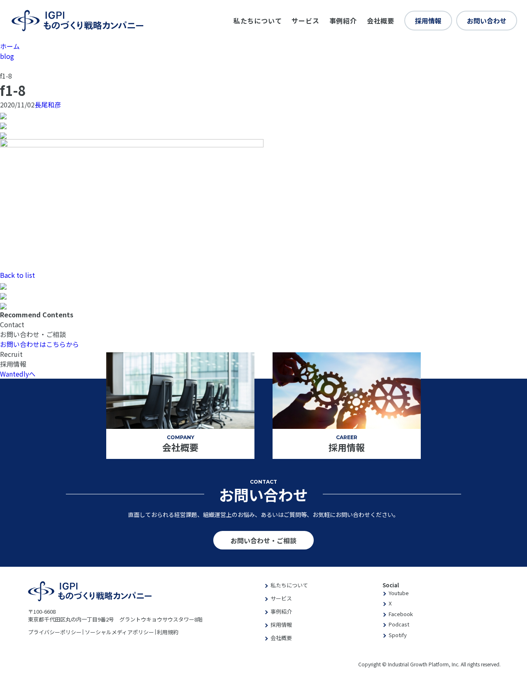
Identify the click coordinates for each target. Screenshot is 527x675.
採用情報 (428, 21)
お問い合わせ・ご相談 (263, 540)
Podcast (399, 624)
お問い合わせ (486, 21)
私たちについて (257, 21)
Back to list (17, 275)
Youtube (399, 593)
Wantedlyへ (17, 374)
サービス (305, 21)
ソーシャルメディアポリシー (119, 632)
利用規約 (167, 632)
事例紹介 (343, 21)
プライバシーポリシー (55, 632)
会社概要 (380, 21)
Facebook (401, 614)
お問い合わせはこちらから (39, 344)
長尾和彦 (48, 104)
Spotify (398, 635)
